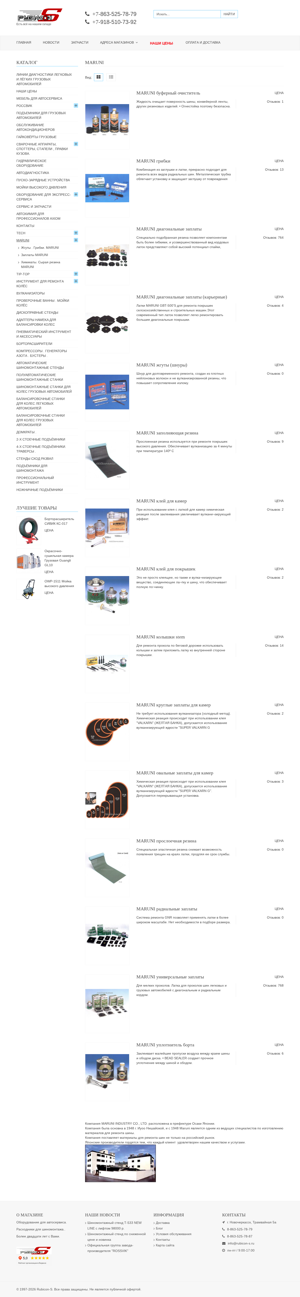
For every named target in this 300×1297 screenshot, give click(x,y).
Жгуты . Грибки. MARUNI (40, 247)
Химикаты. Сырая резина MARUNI (40, 264)
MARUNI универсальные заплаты (170, 976)
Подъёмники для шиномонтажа (31, 468)
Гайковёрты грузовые (36, 137)
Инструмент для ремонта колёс (40, 283)
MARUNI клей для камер (161, 500)
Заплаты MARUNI (34, 255)
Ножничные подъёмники (39, 490)
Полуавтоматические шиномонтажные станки (39, 377)
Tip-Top (23, 274)
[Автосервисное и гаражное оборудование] (47, 15)
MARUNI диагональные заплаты (169, 228)
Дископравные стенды (37, 312)
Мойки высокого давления (41, 187)
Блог (159, 1228)
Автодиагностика (32, 173)
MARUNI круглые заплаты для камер (173, 704)
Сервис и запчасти (33, 206)
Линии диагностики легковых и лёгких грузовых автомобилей (44, 79)
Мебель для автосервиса (39, 98)
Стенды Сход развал (34, 458)
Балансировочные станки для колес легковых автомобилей (40, 403)
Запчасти (79, 42)
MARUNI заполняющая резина (167, 432)
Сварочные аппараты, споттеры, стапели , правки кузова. (42, 148)
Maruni (22, 240)
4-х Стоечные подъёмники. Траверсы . (41, 449)
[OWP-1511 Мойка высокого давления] (29, 589)
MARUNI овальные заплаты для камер (174, 772)
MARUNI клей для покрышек (165, 568)
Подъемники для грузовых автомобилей (41, 115)
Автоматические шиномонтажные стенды (40, 365)
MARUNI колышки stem (160, 636)
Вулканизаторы (30, 293)
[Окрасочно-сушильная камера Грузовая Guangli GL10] (29, 560)
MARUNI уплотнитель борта (165, 1044)
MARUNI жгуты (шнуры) (161, 364)
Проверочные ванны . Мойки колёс (42, 303)
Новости (51, 42)
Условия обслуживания (173, 1234)
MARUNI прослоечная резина (166, 840)
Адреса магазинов (117, 42)
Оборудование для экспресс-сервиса (43, 197)
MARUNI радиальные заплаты (166, 908)
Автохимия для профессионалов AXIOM (38, 216)
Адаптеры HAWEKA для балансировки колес (36, 322)
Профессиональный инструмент (35, 480)
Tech (20, 233)
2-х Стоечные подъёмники (40, 439)
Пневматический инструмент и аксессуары (43, 334)
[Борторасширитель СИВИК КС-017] (28, 530)
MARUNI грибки (153, 160)
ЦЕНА (279, 93)
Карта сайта (165, 1245)
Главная (23, 42)
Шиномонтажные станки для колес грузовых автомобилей (44, 389)
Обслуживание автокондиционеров (35, 127)
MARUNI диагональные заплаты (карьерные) (181, 296)
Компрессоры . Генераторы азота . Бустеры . (41, 353)
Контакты (25, 226)
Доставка (163, 1223)
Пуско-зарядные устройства (43, 180)
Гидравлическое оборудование (31, 163)
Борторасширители (34, 344)
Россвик (24, 106)
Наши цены (26, 91)
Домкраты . (26, 432)
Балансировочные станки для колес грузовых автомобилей (40, 420)
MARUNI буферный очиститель (168, 92)
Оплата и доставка (203, 42)
